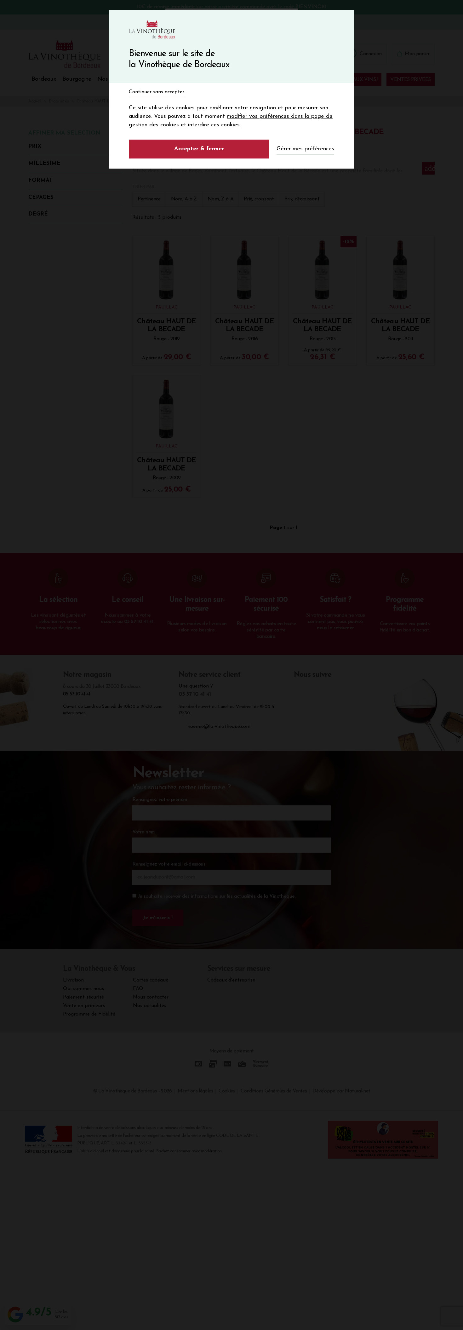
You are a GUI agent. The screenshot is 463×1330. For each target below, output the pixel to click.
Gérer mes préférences (305, 149)
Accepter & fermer (199, 149)
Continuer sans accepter (156, 92)
